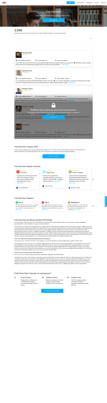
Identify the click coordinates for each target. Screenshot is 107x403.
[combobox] (53, 38)
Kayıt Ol (97, 2)
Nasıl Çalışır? (80, 2)
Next (93, 179)
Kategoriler (89, 2)
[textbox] (53, 38)
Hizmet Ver (71, 2)
